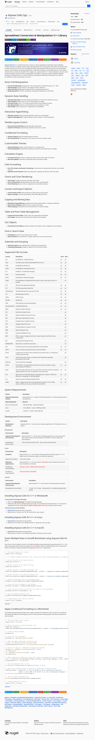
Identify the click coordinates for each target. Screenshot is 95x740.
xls (72, 71)
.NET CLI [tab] (7, 21)
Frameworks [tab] (18, 30)
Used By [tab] (38, 30)
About (38, 733)
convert (73, 80)
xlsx (87, 68)
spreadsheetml (75, 83)
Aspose (7, 697)
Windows (84, 83)
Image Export (56, 704)
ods (72, 75)
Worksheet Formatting (36, 706)
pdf (88, 71)
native (73, 68)
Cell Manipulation (19, 701)
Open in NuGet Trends (78, 46)
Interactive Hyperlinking (33, 701)
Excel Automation (38, 702)
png (76, 73)
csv (80, 71)
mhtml (86, 73)
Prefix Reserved (11, 18)
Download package (77, 39)
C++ (83, 68)
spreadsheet (81, 80)
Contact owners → (85, 54)
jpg (72, 73)
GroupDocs (13, 697)
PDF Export (37, 699)
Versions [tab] (46, 30)
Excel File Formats (40, 697)
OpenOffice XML (28, 704)
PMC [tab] (13, 21)
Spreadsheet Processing (59, 702)
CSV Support (38, 704)
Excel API (47, 702)
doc (77, 78)
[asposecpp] (72, 62)
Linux (72, 85)
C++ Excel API (51, 697)
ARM (84, 85)
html (81, 73)
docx (81, 78)
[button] (65, 24)
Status (36, 721)
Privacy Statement (70, 733)
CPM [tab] (27, 21)
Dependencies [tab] (29, 30)
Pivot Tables (64, 699)
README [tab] (9, 30)
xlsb (76, 71)
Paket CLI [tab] (33, 21)
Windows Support (16, 702)
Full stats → (87, 13)
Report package (76, 49)
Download (11, 510)
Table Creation (48, 706)
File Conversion (55, 699)
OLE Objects (9, 701)
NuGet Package (27, 702)
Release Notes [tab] (56, 30)
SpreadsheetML (17, 704)
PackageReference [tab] (20, 21)
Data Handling (17, 699)
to (84, 71)
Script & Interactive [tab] (41, 21)
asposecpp (77, 62)
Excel (78, 68)
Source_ (7, 604)
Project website (76, 32)
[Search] (88, 6)
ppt (87, 75)
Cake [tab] (58, 21)
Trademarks (79, 733)
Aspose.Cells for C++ (10, 65)
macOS (79, 85)
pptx (72, 78)
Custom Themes (47, 701)
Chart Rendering (28, 699)
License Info (75, 36)
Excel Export (8, 704)
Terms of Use (44, 733)
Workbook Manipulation (20, 706)
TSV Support (46, 704)
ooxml (77, 75)
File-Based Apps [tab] (51, 21)
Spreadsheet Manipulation (26, 697)
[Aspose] (72, 58)
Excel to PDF (45, 699)
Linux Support (57, 701)
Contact (8, 721)
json (82, 75)
